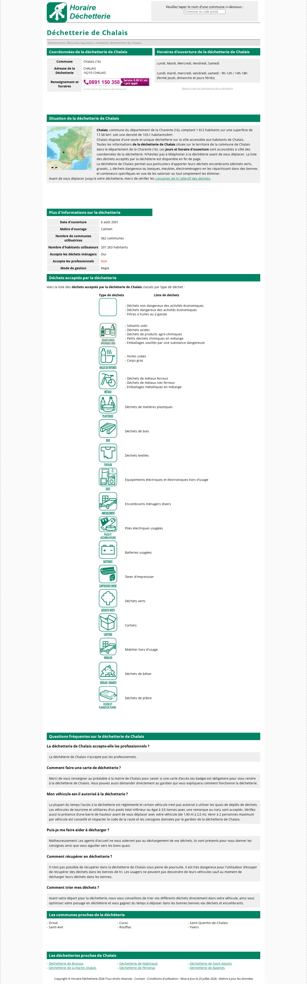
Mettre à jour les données (236, 979)
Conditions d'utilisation (162, 979)
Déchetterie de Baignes (207, 968)
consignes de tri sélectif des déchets (182, 178)
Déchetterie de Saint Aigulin (211, 963)
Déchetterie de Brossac (66, 963)
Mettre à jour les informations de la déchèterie (207, 88)
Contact (139, 979)
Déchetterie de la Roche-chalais (72, 968)
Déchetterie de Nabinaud (138, 963)
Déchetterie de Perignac (137, 968)
